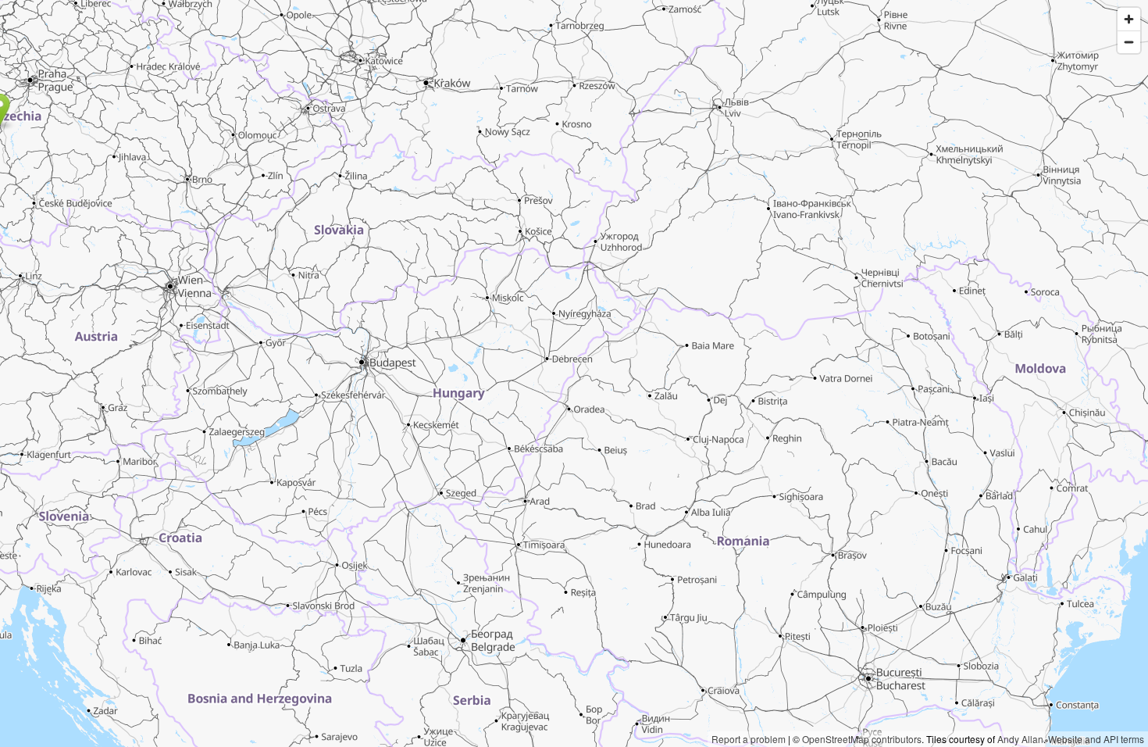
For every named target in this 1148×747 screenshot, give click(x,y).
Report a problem (748, 738)
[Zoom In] (1129, 19)
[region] (574, 373)
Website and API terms (1096, 738)
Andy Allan (1020, 738)
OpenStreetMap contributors (862, 738)
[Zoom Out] (1129, 41)
